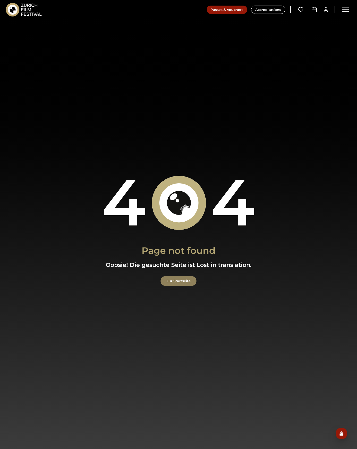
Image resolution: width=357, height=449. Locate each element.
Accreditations (268, 10)
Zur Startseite (178, 281)
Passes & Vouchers (227, 10)
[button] (345, 10)
